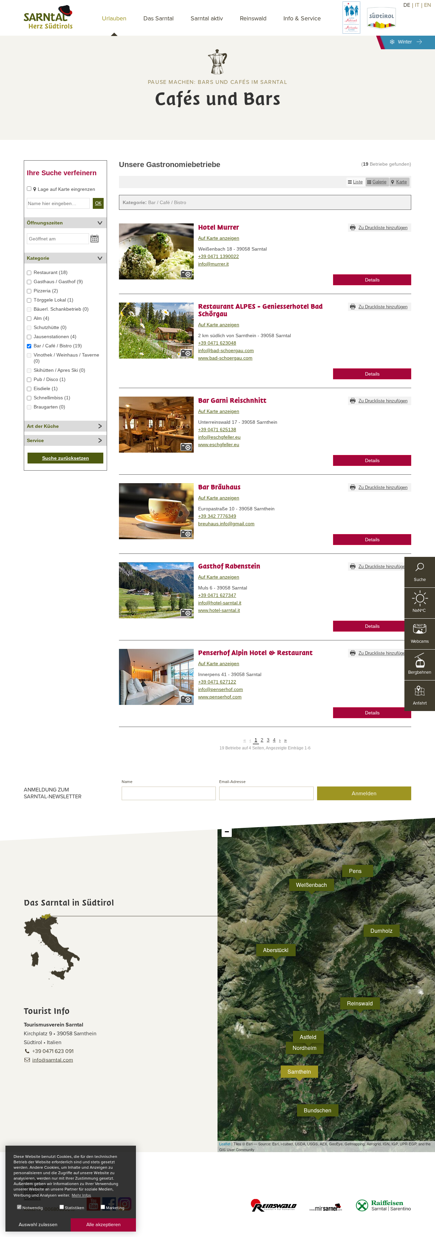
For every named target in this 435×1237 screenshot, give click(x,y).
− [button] (227, 831)
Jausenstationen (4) (55, 336)
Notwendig (32, 1207)
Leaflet (224, 1143)
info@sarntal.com (52, 1060)
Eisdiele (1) (46, 388)
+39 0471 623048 (217, 343)
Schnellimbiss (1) (52, 397)
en (427, 5)
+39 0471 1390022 (218, 256)
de (406, 5)
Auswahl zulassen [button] (38, 1224)
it (417, 5)
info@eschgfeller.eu (219, 437)
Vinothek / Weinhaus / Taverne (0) (66, 358)
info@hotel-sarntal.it (219, 602)
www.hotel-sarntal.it (219, 610)
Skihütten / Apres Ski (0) (59, 370)
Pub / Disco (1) (50, 379)
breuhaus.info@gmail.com (226, 523)
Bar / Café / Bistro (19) (58, 345)
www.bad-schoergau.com (225, 358)
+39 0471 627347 (217, 595)
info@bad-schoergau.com (226, 350)
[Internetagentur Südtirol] (427, 1229)
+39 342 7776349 (217, 516)
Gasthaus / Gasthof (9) (58, 281)
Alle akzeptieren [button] (103, 1224)
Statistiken (74, 1207)
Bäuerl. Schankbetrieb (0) (61, 309)
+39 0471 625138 (217, 429)
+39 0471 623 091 (52, 1051)
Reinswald (253, 18)
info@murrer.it (213, 264)
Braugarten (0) (49, 407)
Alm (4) (41, 318)
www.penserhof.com (220, 696)
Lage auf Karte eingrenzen (66, 189)
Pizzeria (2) (46, 290)
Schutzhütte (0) (50, 327)
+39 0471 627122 (217, 682)
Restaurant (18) (51, 272)
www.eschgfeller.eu (218, 444)
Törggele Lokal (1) (53, 300)
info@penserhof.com (220, 689)
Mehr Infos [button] (81, 1195)
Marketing (114, 1207)
